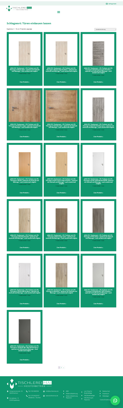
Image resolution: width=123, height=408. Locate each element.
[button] (58, 12)
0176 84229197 (35, 396)
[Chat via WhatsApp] (115, 400)
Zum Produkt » (24, 82)
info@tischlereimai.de (52, 391)
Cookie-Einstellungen (106, 400)
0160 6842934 (35, 391)
